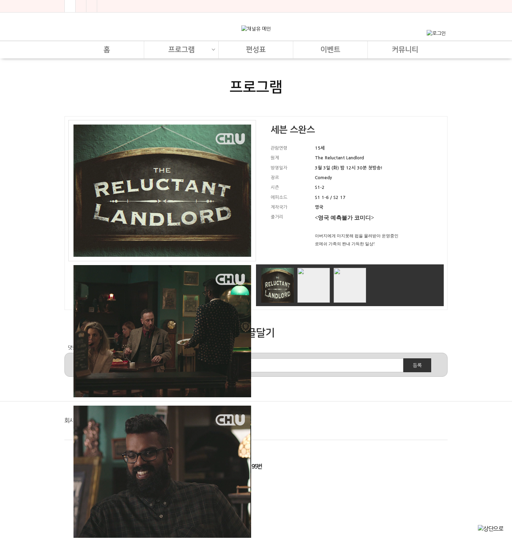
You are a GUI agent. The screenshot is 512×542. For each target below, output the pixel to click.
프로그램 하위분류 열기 (213, 47)
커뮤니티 (405, 50)
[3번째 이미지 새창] (350, 284)
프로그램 (181, 50)
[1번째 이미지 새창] (277, 284)
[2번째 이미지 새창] (313, 284)
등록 (417, 365)
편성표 (256, 50)
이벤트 (330, 50)
